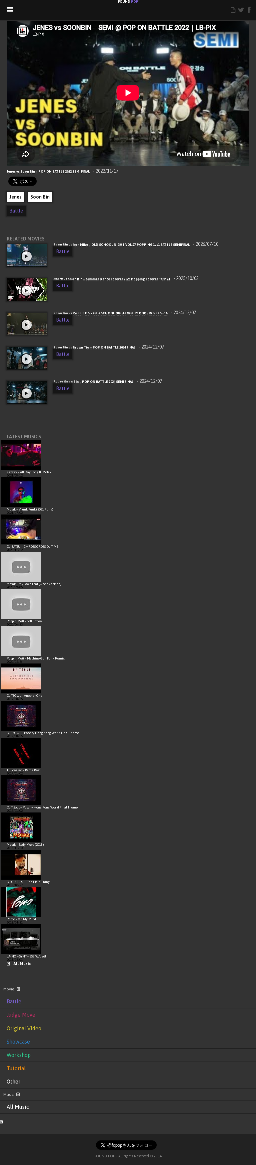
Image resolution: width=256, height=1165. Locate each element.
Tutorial (16, 1068)
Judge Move (21, 1015)
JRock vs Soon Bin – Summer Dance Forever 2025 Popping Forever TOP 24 (126, 279)
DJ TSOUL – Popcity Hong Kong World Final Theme (43, 733)
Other (13, 1082)
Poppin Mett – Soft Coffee (24, 621)
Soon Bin (40, 197)
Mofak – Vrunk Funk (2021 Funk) (30, 509)
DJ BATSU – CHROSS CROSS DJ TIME (33, 546)
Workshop (19, 1055)
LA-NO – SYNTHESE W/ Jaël (26, 956)
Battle (16, 211)
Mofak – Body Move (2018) (25, 844)
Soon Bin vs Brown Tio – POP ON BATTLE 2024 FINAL (108, 347)
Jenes (15, 197)
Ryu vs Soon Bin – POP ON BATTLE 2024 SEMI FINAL (107, 381)
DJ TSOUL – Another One (24, 695)
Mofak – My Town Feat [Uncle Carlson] (34, 584)
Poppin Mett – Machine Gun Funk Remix (36, 658)
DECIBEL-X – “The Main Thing (28, 882)
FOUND (128, 1)
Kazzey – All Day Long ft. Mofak (29, 472)
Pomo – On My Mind (21, 919)
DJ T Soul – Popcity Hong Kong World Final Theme (42, 807)
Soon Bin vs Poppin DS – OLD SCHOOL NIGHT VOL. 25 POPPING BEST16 (124, 313)
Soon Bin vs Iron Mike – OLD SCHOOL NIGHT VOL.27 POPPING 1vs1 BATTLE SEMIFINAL (135, 244)
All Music (22, 963)
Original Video (24, 1028)
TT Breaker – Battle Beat (23, 770)
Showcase (18, 1042)
